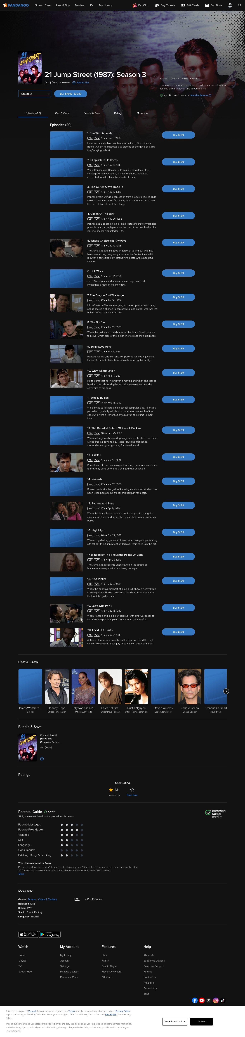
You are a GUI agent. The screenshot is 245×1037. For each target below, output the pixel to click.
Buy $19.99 (73, 93)
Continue (201, 1021)
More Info (142, 113)
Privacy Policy (123, 1011)
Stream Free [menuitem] (43, 5)
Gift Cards (107, 977)
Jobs (146, 993)
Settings (64, 966)
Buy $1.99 (178, 135)
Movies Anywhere (111, 971)
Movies (22, 960)
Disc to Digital (109, 966)
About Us (149, 955)
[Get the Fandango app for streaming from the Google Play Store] (50, 934)
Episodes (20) (33, 113)
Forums (148, 971)
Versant (32, 1011)
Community (114, 795)
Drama (32, 899)
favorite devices (199, 95)
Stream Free (25, 971)
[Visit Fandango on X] (209, 1000)
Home (21, 955)
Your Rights (110, 1014)
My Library (65, 955)
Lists (104, 955)
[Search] (240, 5)
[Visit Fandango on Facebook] (195, 1000)
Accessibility (150, 988)
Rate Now (132, 795)
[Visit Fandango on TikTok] (223, 1000)
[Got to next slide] (226, 691)
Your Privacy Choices (174, 1021)
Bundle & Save (92, 113)
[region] (122, 1021)
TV (20, 966)
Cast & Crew (62, 113)
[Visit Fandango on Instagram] (216, 1000)
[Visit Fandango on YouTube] (202, 1000)
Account (64, 960)
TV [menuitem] (91, 5)
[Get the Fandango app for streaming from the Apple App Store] (28, 934)
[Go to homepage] (16, 5)
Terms (71, 1011)
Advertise (149, 982)
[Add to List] (42, 759)
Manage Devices (69, 971)
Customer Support (153, 966)
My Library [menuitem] (105, 5)
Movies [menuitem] (79, 5)
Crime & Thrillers (47, 899)
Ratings (118, 113)
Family (105, 960)
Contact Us (150, 977)
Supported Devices (154, 960)
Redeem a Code (69, 977)
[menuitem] (190, 5)
